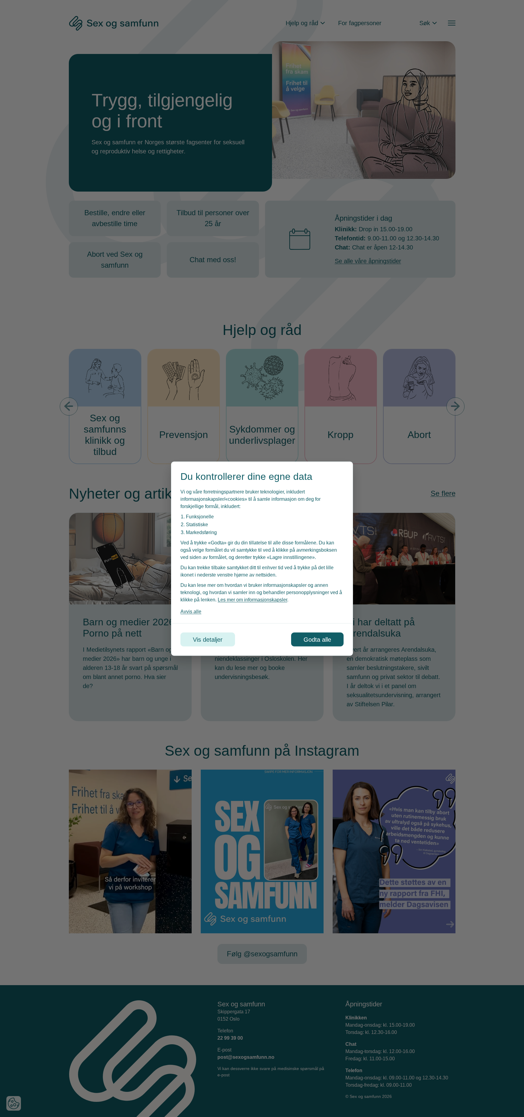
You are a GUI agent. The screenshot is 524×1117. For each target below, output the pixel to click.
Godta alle (317, 639)
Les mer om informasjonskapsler (252, 599)
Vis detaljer (208, 639)
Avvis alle (190, 611)
